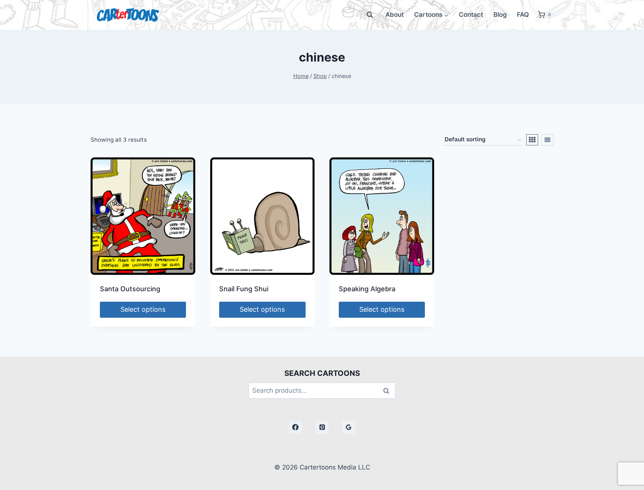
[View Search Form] (369, 15)
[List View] (547, 139)
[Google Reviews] (348, 427)
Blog (500, 14)
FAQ (523, 14)
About (394, 14)
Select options (142, 309)
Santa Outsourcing (130, 289)
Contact (471, 14)
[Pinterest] (322, 427)
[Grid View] (532, 139)
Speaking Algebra (367, 289)
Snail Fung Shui (243, 289)
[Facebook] (295, 427)
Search (388, 391)
